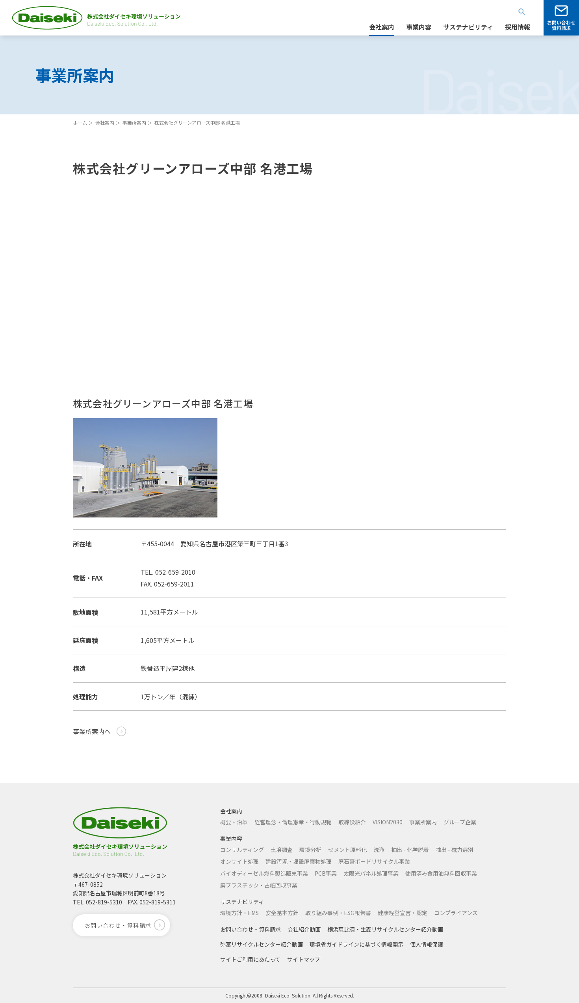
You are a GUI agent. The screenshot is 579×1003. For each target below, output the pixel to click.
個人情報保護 (426, 944)
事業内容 (231, 838)
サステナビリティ (242, 902)
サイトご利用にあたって (250, 959)
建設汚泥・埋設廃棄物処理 (298, 861)
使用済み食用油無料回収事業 (441, 873)
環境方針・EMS (239, 913)
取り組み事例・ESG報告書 (338, 913)
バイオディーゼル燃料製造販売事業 (264, 873)
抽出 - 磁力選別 (454, 850)
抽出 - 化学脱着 (410, 850)
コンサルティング (242, 850)
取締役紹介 (352, 822)
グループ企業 (460, 822)
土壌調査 (282, 850)
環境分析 (310, 850)
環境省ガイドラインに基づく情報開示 (356, 944)
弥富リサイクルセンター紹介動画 (261, 944)
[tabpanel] (145, 467)
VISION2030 (388, 822)
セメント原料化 (347, 850)
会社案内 (104, 122)
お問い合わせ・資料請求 (250, 929)
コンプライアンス (456, 913)
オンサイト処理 (239, 861)
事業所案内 (134, 122)
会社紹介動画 (304, 929)
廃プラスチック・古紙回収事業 (258, 885)
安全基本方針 (282, 913)
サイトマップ (303, 959)
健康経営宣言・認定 (402, 913)
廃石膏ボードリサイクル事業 (374, 861)
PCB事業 (326, 873)
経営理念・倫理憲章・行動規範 (293, 822)
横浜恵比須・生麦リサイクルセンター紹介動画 (385, 929)
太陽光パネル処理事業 (371, 873)
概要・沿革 (234, 822)
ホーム (80, 122)
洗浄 (378, 850)
